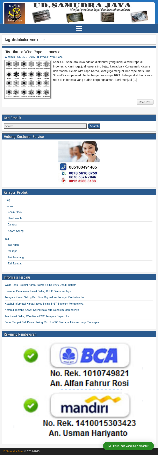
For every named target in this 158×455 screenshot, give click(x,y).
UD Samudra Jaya (12, 451)
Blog (7, 199)
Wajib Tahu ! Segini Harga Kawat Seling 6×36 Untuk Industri (40, 284)
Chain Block (15, 212)
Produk (44, 56)
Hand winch (15, 218)
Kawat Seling (15, 230)
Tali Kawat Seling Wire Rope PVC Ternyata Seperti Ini (37, 316)
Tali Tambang (16, 257)
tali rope (12, 251)
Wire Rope (56, 56)
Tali (7, 238)
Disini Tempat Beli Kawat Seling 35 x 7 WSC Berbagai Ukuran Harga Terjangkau (52, 322)
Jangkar (12, 224)
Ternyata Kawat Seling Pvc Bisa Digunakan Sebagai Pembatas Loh (45, 297)
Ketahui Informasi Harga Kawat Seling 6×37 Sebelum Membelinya (44, 303)
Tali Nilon (13, 244)
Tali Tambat (15, 263)
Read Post (145, 102)
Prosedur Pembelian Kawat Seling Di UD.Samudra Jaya (38, 291)
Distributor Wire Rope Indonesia (32, 51)
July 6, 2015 (27, 56)
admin (11, 56)
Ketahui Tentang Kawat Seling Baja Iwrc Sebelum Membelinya (42, 309)
